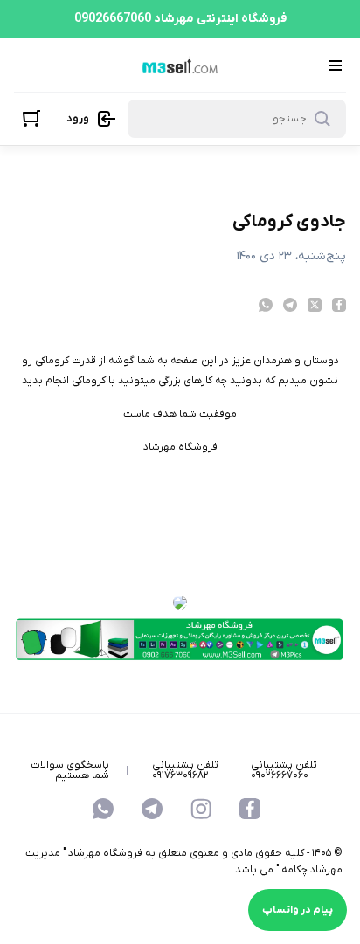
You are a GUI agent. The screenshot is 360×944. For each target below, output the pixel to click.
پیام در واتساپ (297, 910)
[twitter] (315, 305)
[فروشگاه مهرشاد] (178, 64)
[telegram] (290, 305)
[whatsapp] (266, 305)
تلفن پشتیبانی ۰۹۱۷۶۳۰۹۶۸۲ (185, 770)
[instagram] (200, 808)
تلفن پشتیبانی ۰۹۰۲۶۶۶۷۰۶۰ (284, 770)
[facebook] (339, 305)
